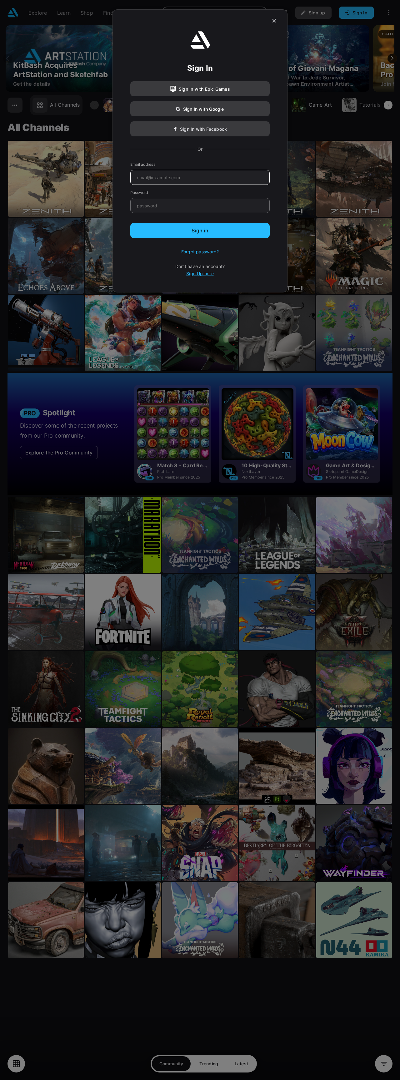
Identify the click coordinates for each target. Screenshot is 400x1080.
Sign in (200, 230)
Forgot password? (200, 251)
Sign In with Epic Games (204, 89)
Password (139, 192)
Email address (142, 164)
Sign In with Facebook (203, 129)
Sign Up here (200, 273)
